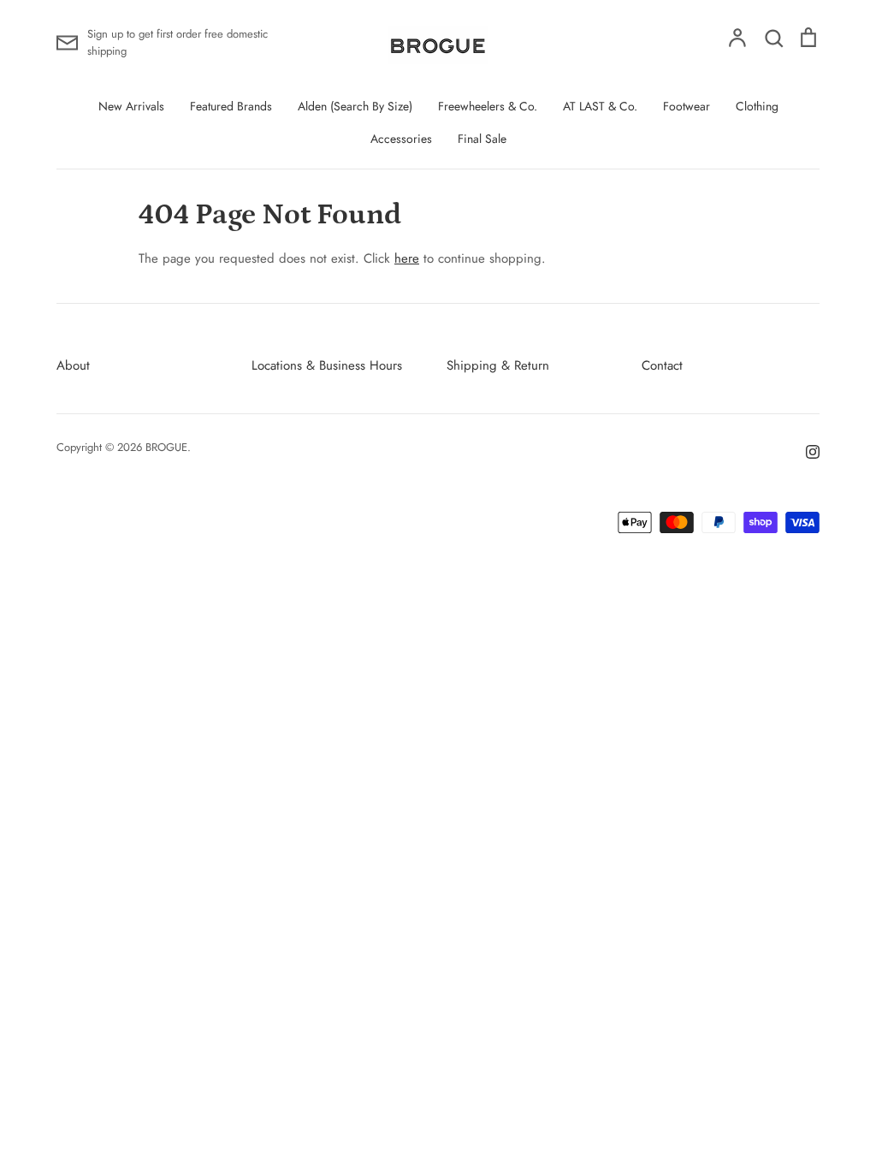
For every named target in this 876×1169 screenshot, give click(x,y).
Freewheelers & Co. (487, 106)
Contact (662, 365)
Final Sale (482, 138)
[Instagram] (806, 450)
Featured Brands (231, 106)
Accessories (401, 138)
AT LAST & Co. (600, 106)
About (73, 365)
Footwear (686, 106)
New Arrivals (131, 106)
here (406, 258)
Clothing (757, 106)
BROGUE (166, 447)
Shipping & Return (498, 365)
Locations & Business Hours (327, 365)
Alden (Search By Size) (355, 106)
